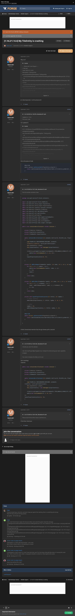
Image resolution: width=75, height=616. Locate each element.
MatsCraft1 (9, 45)
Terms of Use (23, 614)
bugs (8, 510)
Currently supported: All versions (13, 36)
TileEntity (10, 546)
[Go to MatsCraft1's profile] (5, 45)
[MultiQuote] (21, 104)
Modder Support (28, 45)
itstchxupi (10, 536)
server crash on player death (14, 540)
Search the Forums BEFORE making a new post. (17, 32)
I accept (69, 612)
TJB (9, 556)
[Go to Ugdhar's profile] (5, 510)
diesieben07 (40, 114)
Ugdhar (10, 515)
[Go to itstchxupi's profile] (5, 520)
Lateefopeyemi (7, 574)
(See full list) (68, 570)
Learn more (3, 2)
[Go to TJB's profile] (5, 551)
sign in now (36, 433)
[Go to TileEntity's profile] (5, 541)
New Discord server (10, 452)
